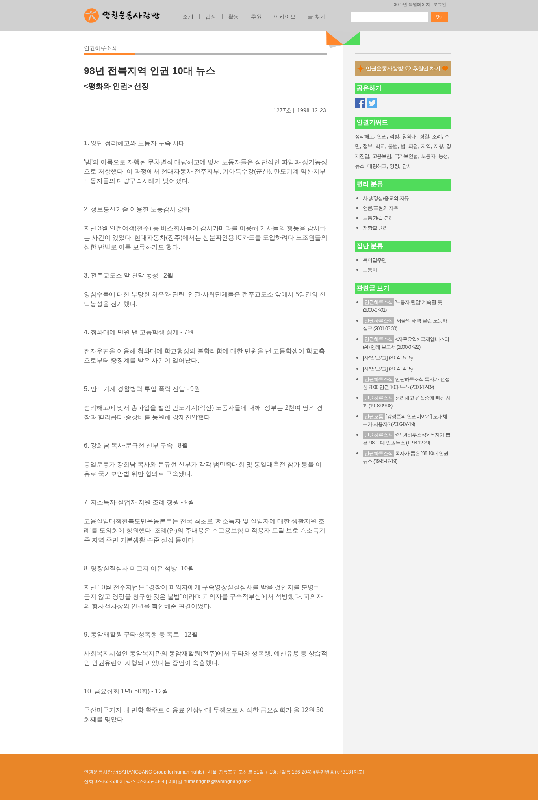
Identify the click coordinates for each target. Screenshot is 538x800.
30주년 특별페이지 (412, 4)
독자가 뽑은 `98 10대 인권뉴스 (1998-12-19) (405, 457)
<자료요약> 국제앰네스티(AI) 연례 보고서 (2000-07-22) (406, 343)
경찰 (424, 136)
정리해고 (364, 136)
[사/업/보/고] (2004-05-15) (387, 358)
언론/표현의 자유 (380, 208)
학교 (380, 146)
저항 (438, 146)
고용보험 (381, 156)
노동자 (428, 156)
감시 (407, 166)
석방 (394, 136)
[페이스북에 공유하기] (360, 103)
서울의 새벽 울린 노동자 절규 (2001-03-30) (405, 324)
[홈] (122, 13)
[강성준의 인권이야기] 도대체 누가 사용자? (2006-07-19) (405, 420)
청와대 (409, 136)
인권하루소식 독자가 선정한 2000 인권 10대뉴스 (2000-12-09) (406, 383)
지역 (425, 146)
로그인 (439, 4)
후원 (256, 16)
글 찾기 (317, 16)
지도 (358, 772)
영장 (394, 166)
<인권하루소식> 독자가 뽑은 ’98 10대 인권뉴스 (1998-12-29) (406, 439)
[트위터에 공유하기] (372, 103)
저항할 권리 (375, 228)
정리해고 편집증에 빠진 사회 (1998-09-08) (407, 402)
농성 (443, 156)
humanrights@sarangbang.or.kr (217, 781)
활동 (233, 16)
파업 (413, 146)
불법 (392, 146)
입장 (210, 16)
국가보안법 (406, 156)
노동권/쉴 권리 (378, 218)
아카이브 (285, 16)
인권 (381, 136)
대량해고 (376, 166)
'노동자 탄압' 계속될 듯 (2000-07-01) (402, 306)
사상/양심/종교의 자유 (386, 198)
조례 (437, 136)
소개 (187, 16)
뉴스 (359, 166)
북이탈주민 (374, 260)
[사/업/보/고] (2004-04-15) (387, 369)
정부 (367, 146)
